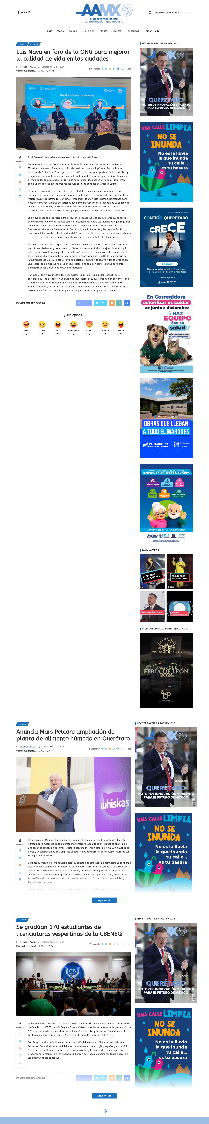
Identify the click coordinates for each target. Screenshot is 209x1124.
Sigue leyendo (104, 900)
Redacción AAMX (28, 66)
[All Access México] (105, 12)
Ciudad (22, 44)
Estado (34, 44)
